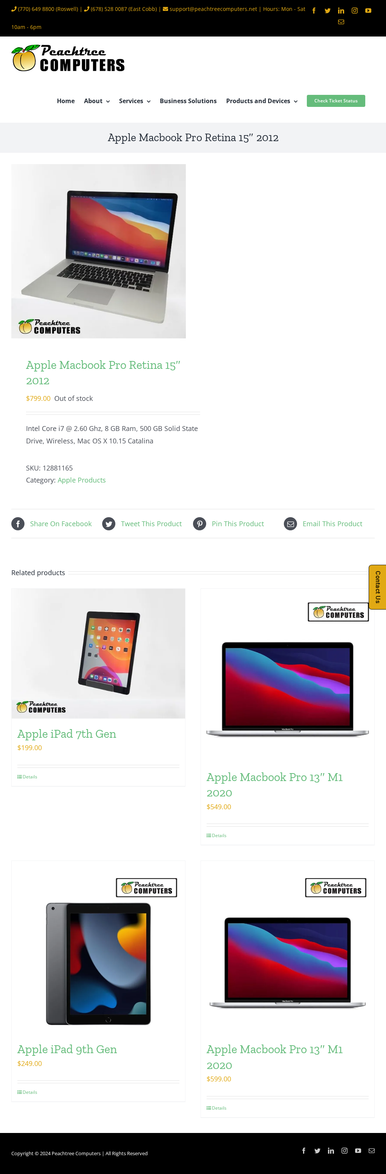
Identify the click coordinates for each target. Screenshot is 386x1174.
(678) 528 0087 (109, 8)
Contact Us (377, 587)
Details (30, 777)
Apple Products (82, 479)
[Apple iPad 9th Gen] (98, 947)
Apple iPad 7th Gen (66, 733)
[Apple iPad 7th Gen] (98, 654)
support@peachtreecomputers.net (213, 8)
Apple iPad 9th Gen (67, 1049)
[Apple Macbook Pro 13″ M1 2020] (287, 675)
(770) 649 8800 (36, 8)
